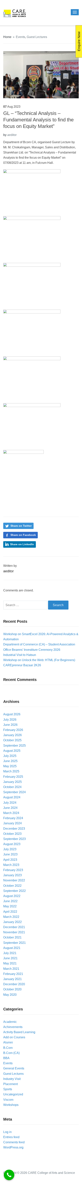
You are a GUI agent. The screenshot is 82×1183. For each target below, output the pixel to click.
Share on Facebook (23, 534)
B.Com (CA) (11, 1053)
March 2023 (11, 864)
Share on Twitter (21, 525)
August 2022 (11, 896)
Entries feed (11, 1137)
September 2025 (14, 745)
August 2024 (11, 797)
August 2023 (11, 844)
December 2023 (14, 828)
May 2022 (10, 906)
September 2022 (14, 890)
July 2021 (9, 953)
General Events (13, 1068)
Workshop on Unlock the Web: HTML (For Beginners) (39, 660)
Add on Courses (14, 1037)
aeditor (12, 134)
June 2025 (10, 761)
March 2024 (11, 813)
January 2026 (12, 735)
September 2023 (14, 839)
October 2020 (12, 989)
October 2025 (12, 740)
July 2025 (9, 755)
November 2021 (14, 932)
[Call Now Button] (9, 1175)
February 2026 (13, 730)
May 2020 (10, 994)
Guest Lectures (37, 37)
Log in (7, 1132)
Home (7, 37)
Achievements (13, 1027)
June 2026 (10, 724)
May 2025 (10, 766)
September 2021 (14, 942)
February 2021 (13, 973)
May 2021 (10, 963)
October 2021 (12, 937)
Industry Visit (12, 1078)
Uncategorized (13, 1094)
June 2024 (10, 807)
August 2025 (11, 750)
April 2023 (10, 859)
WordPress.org (13, 1147)
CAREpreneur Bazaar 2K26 (22, 665)
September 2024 (14, 792)
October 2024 (12, 787)
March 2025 (11, 771)
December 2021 (14, 927)
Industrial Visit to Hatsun (19, 655)
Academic (10, 1021)
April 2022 (10, 911)
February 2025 (13, 776)
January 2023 (12, 875)
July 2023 (9, 849)
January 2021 (12, 979)
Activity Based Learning (19, 1032)
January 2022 (12, 922)
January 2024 (12, 823)
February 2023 (13, 870)
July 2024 (9, 802)
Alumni (8, 1042)
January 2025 (12, 781)
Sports (7, 1089)
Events (20, 37)
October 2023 (12, 833)
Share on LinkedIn (22, 544)
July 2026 (9, 719)
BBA (6, 1058)
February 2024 (13, 818)
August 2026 (11, 714)
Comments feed (14, 1142)
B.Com (8, 1047)
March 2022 (11, 916)
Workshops (10, 1104)
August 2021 (11, 948)
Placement (10, 1084)
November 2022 (14, 880)
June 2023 (10, 854)
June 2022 (10, 901)
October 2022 (12, 885)
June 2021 (10, 958)
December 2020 (14, 984)
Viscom (8, 1099)
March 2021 (11, 968)
